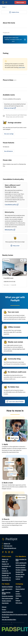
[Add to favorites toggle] (25, 260)
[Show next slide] (25, 272)
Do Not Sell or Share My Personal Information (14, 614)
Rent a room (20, 2)
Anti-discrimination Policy (9, 619)
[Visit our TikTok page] (12, 552)
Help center (16, 245)
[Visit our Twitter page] (6, 552)
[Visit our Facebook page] (3, 552)
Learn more (22, 67)
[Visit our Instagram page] (9, 552)
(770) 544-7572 (8, 545)
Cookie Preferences (7, 612)
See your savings (8, 133)
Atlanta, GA (7, 543)
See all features (8, 151)
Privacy (4, 609)
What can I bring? (9, 108)
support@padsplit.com (10, 548)
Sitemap (4, 607)
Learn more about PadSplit (16, 401)
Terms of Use (5, 617)
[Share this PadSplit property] (21, 260)
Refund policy (9, 230)
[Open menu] (3, 2)
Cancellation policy (10, 204)
